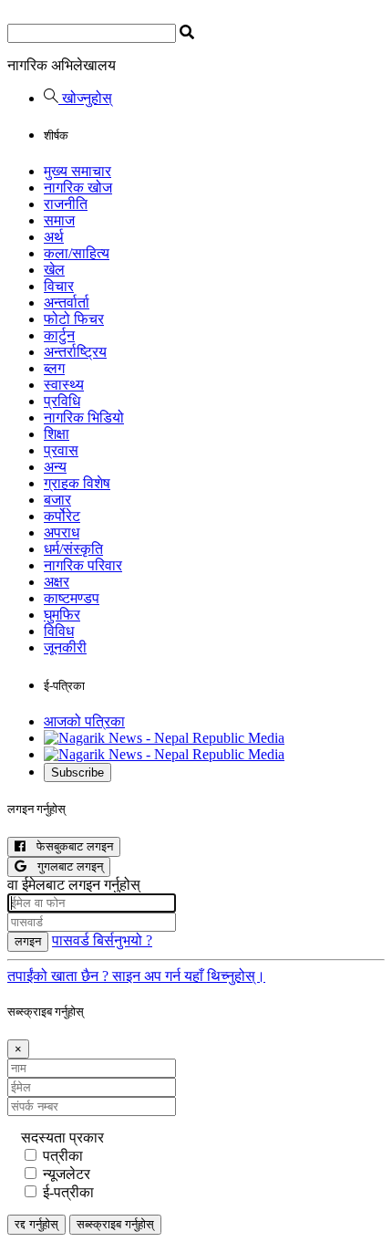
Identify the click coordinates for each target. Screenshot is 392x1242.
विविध (59, 631)
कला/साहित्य (76, 253)
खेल (54, 269)
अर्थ (54, 237)
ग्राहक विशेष (77, 483)
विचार (59, 286)
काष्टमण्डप (71, 598)
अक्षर (56, 582)
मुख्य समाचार (77, 171)
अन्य (55, 467)
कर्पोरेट (62, 516)
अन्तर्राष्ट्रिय (75, 352)
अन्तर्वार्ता (66, 302)
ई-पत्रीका (68, 1192)
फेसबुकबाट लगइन (69, 846)
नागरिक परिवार (83, 565)
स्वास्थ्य (64, 384)
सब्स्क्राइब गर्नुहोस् (115, 1224)
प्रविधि (62, 401)
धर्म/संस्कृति (73, 549)
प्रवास (61, 450)
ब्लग (54, 368)
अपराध (61, 532)
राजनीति (66, 204)
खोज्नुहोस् (85, 98)
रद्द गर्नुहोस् (36, 1224)
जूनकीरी (65, 647)
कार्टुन (59, 335)
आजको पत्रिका (84, 721)
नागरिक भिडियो (84, 417)
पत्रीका (63, 1156)
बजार (57, 499)
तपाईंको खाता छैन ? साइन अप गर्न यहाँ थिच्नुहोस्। (136, 976)
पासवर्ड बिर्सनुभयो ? (102, 940)
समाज (59, 220)
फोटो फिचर (74, 319)
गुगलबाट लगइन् (64, 866)
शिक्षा (56, 434)
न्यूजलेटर (66, 1174)
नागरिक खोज (78, 187)
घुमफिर (62, 614)
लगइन (28, 941)
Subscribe (77, 772)
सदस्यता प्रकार (62, 1137)
